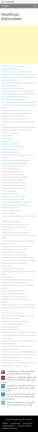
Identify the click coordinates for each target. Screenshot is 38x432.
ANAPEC (5, 423)
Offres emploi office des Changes (11, 207)
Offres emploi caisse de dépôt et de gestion (13, 66)
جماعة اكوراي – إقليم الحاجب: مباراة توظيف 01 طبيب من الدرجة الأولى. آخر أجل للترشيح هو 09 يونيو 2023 (18, 387)
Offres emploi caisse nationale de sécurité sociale (15, 119)
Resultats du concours (10, 428)
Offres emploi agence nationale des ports (13, 88)
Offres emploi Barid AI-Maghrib (10, 144)
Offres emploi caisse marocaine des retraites (14, 196)
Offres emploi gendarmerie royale (11, 69)
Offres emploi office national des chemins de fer (15, 96)
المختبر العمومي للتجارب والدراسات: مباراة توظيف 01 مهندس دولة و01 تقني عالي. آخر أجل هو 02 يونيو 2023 (18, 396)
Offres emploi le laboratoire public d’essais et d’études (17, 72)
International (15, 423)
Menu (6, 6)
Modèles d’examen (8, 426)
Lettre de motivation (25, 419)
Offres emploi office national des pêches (13, 313)
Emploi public (28, 423)
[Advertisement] (19, 45)
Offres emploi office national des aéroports (13, 99)
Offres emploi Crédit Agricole (10, 149)
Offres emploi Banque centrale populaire (13, 146)
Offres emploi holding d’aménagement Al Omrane (15, 160)
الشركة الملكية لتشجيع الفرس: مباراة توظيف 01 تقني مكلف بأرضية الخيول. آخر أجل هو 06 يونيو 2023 (18, 379)
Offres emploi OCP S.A (8, 141)
